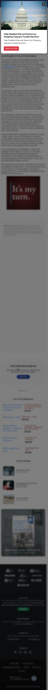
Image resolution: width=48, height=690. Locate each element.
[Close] (44, 4)
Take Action (11, 48)
